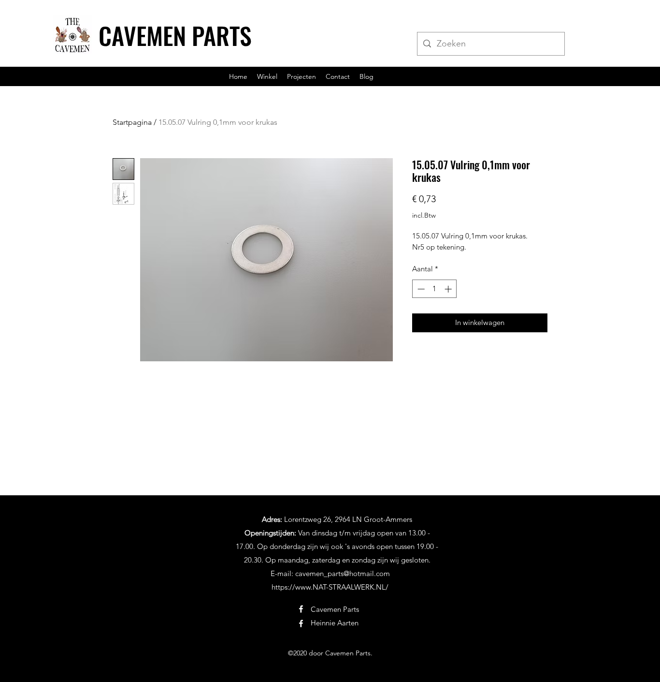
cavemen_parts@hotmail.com (342, 573)
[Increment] (449, 289)
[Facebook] (301, 609)
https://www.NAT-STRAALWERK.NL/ (330, 587)
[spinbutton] (435, 289)
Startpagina (132, 122)
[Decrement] (420, 289)
